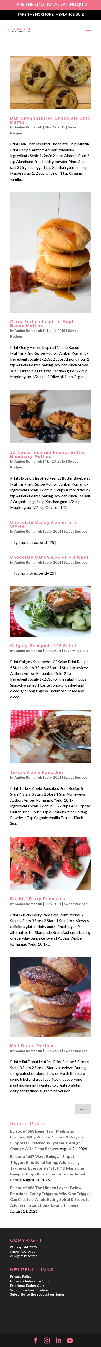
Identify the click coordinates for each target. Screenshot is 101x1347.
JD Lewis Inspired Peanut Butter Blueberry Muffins (47, 454)
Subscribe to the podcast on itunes (37, 1294)
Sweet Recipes (75, 531)
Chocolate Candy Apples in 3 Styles (43, 524)
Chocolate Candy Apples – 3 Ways (49, 557)
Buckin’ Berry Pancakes (37, 899)
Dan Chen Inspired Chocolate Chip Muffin (50, 120)
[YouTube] (70, 1341)
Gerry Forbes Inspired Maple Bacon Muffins (43, 324)
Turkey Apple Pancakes (37, 772)
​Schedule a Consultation (29, 1290)
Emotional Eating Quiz (27, 1286)
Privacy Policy (20, 1277)
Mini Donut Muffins (32, 1046)
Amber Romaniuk (28, 127)
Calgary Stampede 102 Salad (43, 646)
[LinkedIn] (58, 1341)
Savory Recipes (76, 651)
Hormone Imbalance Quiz (29, 1281)
